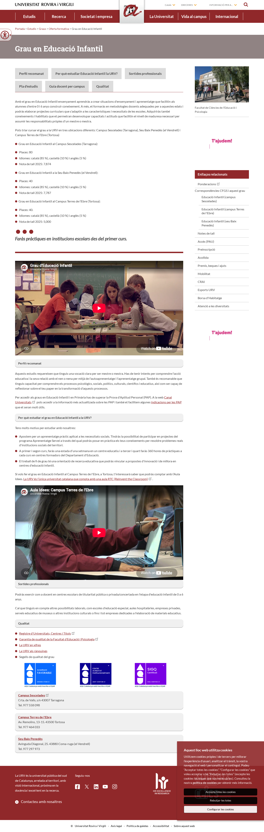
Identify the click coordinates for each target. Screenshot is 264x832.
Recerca (59, 16)
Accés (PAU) (206, 241)
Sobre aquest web (184, 826)
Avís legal (116, 826)
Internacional (226, 16)
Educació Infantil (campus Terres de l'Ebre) (223, 211)
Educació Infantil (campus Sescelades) (219, 199)
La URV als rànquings (33, 651)
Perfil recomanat (31, 74)
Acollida (203, 257)
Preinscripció (206, 249)
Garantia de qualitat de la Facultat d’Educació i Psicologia (57, 639)
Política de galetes (137, 826)
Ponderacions (207, 184)
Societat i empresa (96, 16)
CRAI (201, 281)
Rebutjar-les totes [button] (220, 800)
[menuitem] (29, 16)
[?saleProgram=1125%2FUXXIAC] (222, 144)
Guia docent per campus (67, 86)
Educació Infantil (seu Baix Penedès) (219, 223)
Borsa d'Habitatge (210, 298)
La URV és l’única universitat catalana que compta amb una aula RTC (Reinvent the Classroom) (85, 479)
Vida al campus (194, 16)
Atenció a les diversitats (213, 306)
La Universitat (162, 16)
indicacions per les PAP (166, 402)
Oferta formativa (59, 28)
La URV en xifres (30, 645)
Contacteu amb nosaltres (41, 801)
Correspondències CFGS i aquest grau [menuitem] (220, 208)
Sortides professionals (145, 74)
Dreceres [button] (187, 4)
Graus (42, 28)
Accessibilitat (161, 826)
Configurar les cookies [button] (220, 809)
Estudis (29, 16)
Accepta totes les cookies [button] (221, 792)
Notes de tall (206, 233)
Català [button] (168, 4)
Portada (20, 28)
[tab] (31, 73)
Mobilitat (204, 274)
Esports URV (206, 290)
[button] (246, 5)
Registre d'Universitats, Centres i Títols (45, 633)
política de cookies (205, 782)
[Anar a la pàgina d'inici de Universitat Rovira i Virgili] (44, 5)
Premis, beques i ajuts (212, 265)
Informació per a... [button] (221, 4)
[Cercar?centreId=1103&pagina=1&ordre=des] (96, 675)
